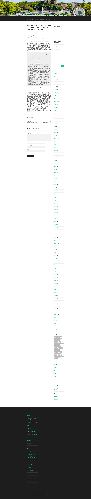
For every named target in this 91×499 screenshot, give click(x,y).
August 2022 (55, 188)
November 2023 (56, 166)
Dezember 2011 (56, 376)
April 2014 (55, 335)
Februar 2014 (55, 338)
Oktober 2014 (55, 326)
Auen (59, 383)
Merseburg (60, 398)
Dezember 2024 (56, 147)
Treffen (55, 403)
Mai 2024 (55, 157)
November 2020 (56, 218)
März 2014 (55, 336)
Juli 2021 (55, 206)
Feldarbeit (55, 393)
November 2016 (56, 289)
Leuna (57, 398)
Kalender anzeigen (56, 109)
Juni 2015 (55, 314)
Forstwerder (58, 393)
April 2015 (55, 317)
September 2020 (56, 221)
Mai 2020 (55, 227)
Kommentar (29, 133)
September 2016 (56, 292)
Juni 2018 (55, 261)
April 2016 (55, 299)
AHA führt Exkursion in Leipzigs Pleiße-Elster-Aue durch (46, 122)
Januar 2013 (55, 357)
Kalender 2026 (29, 474)
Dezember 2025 (56, 129)
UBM (49, 17)
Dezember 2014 (56, 323)
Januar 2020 (55, 233)
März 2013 (55, 354)
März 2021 (55, 212)
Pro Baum (55, 422)
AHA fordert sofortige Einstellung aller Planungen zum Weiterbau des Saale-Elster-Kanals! (32, 122)
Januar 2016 (55, 304)
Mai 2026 (55, 122)
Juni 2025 (55, 138)
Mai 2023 (55, 175)
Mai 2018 (55, 262)
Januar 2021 (55, 215)
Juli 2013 (55, 348)
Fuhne (61, 393)
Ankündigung (55, 413)
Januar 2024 (55, 163)
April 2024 (55, 159)
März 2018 (55, 265)
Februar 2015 (55, 320)
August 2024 (55, 153)
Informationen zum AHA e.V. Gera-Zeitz (32, 468)
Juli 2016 (55, 295)
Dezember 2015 (56, 305)
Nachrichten (55, 419)
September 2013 (56, 345)
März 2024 (55, 160)
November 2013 (56, 342)
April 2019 (55, 246)
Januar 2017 (55, 286)
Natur (55, 399)
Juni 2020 (55, 225)
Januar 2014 (55, 339)
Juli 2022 (55, 190)
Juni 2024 (55, 156)
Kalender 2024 (29, 471)
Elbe (59, 389)
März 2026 (55, 125)
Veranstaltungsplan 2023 (30, 487)
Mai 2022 (55, 193)
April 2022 (55, 194)
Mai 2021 (55, 209)
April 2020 (55, 228)
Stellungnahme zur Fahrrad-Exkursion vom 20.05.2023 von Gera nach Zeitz (32, 480)
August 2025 (55, 135)
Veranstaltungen (37, 17)
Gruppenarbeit (44, 17)
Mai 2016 (55, 298)
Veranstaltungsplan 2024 (30, 489)
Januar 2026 (55, 128)
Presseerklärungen (30, 117)
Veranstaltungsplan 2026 (30, 490)
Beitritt (28, 495)
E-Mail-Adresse (29, 145)
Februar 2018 (55, 267)
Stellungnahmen (56, 423)
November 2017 (56, 271)
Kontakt (50, 19)
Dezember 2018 (56, 252)
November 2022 (56, 184)
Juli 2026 (55, 119)
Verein (32, 17)
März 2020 (55, 230)
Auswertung (60, 384)
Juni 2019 (55, 243)
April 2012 (55, 370)
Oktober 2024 (55, 150)
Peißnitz (59, 399)
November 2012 (56, 360)
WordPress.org (56, 445)
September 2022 (56, 187)
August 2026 (55, 117)
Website (28, 149)
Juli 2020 (55, 224)
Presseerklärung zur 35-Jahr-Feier (32, 464)
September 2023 (56, 169)
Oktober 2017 (55, 273)
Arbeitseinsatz (55, 383)
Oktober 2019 (55, 237)
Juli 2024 (55, 154)
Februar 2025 (55, 144)
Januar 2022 (55, 197)
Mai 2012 (55, 369)
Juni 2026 (55, 120)
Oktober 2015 (55, 308)
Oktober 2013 (55, 344)
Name (28, 141)
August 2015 (55, 311)
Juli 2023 (55, 172)
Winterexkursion (56, 404)
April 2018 (55, 264)
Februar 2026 (55, 126)
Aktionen (55, 410)
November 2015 (56, 307)
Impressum (54, 19)
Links (46, 19)
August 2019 (55, 240)
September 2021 (56, 203)
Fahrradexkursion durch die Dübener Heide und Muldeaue (59, 93)
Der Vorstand (29, 497)
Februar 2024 (55, 162)
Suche (58, 19)
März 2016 (55, 301)
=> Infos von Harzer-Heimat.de (31, 465)
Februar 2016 (55, 302)
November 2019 (56, 236)
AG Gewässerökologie (55, 17)
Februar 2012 (55, 373)
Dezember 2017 (56, 270)
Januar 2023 (55, 181)
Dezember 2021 (56, 199)
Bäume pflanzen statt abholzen (57, 388)
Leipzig (55, 398)
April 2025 (55, 141)
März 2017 (55, 283)
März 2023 (55, 178)
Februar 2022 (55, 196)
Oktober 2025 (55, 132)
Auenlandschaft (56, 384)
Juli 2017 (55, 277)
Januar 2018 (55, 268)
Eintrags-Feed (55, 442)
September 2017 (56, 274)
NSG (56, 399)
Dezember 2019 (56, 234)
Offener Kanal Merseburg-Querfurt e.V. (32, 19)
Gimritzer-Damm (56, 394)
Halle (61, 394)
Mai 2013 (55, 351)
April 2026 (55, 123)
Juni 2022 (55, 191)
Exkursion (55, 416)
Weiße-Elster (58, 403)
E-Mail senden (55, 435)
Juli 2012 (55, 366)
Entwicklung (62, 389)
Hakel (59, 394)
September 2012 (56, 363)
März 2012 (55, 372)
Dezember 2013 (56, 341)
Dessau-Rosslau (56, 389)
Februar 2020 (55, 231)
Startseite (28, 17)
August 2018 (55, 258)
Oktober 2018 (55, 255)
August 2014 (55, 329)
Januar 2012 (55, 375)
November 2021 (56, 200)
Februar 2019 (55, 249)
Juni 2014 (55, 332)
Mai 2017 (55, 280)
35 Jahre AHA (42, 19)
